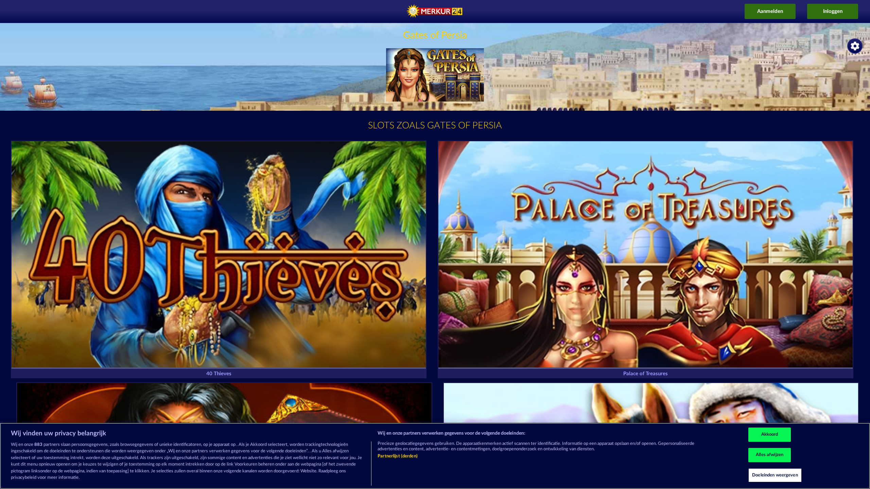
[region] (435, 456)
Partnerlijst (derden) (398, 456)
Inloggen (832, 11)
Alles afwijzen (769, 455)
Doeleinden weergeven (775, 475)
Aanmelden (770, 11)
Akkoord (769, 435)
